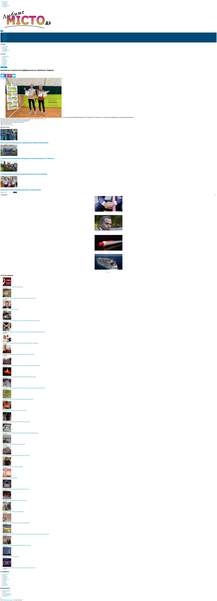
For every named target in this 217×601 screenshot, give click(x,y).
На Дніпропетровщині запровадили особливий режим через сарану (18, 399)
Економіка (5, 4)
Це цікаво (5, 36)
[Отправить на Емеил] (14, 77)
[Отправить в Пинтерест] (10, 77)
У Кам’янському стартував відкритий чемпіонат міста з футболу (23, 174)
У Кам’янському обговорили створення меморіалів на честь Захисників (18, 354)
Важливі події (6, 33)
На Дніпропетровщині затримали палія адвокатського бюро (16, 421)
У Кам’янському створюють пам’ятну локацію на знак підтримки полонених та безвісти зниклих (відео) (26, 534)
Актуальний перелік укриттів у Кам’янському (13, 286)
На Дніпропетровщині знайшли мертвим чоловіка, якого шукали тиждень (19, 376)
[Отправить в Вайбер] (3, 79)
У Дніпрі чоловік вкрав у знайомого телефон (13, 466)
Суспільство (5, 1)
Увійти (4, 592)
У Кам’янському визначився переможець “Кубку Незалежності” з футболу (27, 158)
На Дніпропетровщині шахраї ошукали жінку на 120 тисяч (16, 489)
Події (4, 35)
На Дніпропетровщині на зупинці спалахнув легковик (15, 410)
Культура (5, 2)
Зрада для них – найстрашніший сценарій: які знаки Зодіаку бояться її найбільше (20, 343)
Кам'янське (8, 124)
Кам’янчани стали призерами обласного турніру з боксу (20, 190)
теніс (12, 124)
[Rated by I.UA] (2, 598)
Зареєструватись (6, 590)
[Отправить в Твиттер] (2, 77)
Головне (4, 34)
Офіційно (5, 6)
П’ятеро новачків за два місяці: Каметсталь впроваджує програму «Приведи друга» (21, 365)
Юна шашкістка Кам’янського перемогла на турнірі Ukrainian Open (24, 143)
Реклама (4, 39)
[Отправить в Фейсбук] (6, 77)
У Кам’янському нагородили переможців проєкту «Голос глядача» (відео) (19, 567)
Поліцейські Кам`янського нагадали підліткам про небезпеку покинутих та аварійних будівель (24, 331)
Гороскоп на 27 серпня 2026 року (10, 477)
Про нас (4, 40)
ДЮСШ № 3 (2, 124)
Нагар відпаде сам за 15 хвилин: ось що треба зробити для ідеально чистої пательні (21, 320)
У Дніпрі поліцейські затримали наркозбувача (13, 511)
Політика (5, 38)
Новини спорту (6, 5)
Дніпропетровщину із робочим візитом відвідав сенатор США (17, 545)
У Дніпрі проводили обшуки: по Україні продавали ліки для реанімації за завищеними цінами (24, 388)
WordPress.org (6, 595)
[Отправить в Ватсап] (1, 79)
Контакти (5, 41)
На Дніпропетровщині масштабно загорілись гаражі (14, 500)
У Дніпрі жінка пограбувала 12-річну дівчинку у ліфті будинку (16, 522)
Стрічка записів (6, 593)
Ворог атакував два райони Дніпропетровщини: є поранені (16, 455)
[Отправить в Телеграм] (4, 79)
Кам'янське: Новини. (8, 600)
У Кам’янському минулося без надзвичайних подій (14, 444)
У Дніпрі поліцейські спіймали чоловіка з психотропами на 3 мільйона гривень (20, 433)
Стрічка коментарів (7, 594)
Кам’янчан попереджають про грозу (11, 556)
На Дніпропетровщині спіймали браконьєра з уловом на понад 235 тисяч (19, 298)
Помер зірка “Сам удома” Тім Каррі (10, 309)
